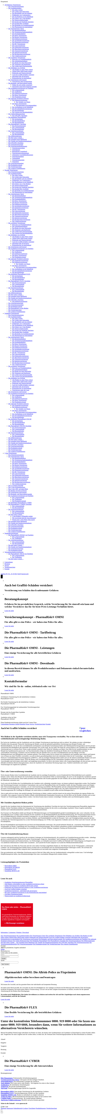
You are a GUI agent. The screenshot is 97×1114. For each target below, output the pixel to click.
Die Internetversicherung (19, 52)
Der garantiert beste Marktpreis (17, 139)
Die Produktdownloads (19, 97)
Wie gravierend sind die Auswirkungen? (24, 518)
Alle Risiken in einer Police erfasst (22, 69)
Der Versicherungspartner (16, 163)
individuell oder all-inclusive (20, 76)
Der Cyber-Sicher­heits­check (16, 487)
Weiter (3, 949)
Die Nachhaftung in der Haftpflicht (22, 17)
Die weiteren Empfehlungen (16, 168)
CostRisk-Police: (6, 1098)
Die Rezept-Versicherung (19, 37)
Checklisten (31, 1108)
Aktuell (17, 724)
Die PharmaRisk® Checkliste (17, 124)
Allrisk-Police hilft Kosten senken (22, 71)
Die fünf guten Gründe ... (15, 138)
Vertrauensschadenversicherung (14, 552)
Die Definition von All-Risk (16, 68)
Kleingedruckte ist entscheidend (21, 78)
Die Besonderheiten (18, 110)
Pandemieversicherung (11, 533)
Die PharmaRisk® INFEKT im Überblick (20, 535)
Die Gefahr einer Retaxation (20, 11)
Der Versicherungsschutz (15, 144)
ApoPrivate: (5, 1086)
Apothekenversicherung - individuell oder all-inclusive (21, 891)
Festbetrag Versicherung (12, 313)
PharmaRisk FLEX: (7, 1093)
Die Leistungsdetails (18, 90)
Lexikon (25, 1108)
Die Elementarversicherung (20, 42)
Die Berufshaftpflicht (18, 121)
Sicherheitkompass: (7, 1081)
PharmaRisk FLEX (10, 869)
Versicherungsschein (18, 160)
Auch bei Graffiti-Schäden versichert (23, 74)
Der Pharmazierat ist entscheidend (22, 27)
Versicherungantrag (18, 156)
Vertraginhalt (16, 158)
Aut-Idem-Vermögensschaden (13, 894)
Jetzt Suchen (5, 964)
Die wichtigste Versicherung (16, 57)
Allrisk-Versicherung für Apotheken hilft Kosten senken (21, 885)
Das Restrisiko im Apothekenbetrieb (23, 25)
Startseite (3, 1108)
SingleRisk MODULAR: (9, 1095)
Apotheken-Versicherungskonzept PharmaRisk (19, 882)
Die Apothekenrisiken (14, 8)
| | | (15, 932)
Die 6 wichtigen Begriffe (15, 485)
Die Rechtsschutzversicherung (21, 54)
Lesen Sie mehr (9, 611)
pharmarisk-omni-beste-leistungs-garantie (24, 86)
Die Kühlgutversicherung (19, 39)
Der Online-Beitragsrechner (16, 114)
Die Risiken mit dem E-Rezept (17, 491)
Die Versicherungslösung (15, 131)
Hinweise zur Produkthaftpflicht (21, 59)
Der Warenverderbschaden (20, 20)
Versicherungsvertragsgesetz (20, 153)
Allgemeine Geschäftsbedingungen (22, 155)
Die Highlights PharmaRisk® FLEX (19, 274)
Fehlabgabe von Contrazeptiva (21, 15)
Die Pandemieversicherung (20, 260)
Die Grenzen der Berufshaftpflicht (22, 112)
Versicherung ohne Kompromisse (22, 81)
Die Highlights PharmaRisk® (17, 117)
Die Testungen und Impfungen (21, 64)
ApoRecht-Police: (6, 1096)
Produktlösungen (41, 1108)
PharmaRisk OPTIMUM (12, 867)
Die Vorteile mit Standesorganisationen (20, 141)
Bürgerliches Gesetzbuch (19, 151)
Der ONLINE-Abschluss (19, 115)
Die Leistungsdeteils (18, 555)
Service (7, 565)
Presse (27, 724)
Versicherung (16, 150)
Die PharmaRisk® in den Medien (18, 308)
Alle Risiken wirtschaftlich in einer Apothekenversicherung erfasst (24, 884)
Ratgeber (22, 724)
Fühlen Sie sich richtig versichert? (22, 85)
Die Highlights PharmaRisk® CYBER (20, 502)
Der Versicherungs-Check (16, 28)
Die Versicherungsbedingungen (17, 146)
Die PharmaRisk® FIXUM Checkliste (19, 426)
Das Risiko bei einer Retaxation (21, 63)
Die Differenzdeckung (15, 136)
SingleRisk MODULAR (12, 871)
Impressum (10, 1108)
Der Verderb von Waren (23, 102)
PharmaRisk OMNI (10, 865)
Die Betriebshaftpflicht (19, 30)
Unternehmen (9, 562)
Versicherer (15, 161)
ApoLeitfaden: (5, 1083)
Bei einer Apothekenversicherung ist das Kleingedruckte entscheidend (26, 892)
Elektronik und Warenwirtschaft (21, 73)
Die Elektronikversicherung (20, 47)
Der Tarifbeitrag (17, 92)
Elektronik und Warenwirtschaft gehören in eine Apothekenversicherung (26, 887)
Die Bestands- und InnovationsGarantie (20, 83)
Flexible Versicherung (11, 170)
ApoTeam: (4, 1088)
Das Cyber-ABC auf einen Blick (18, 489)
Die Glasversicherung (18, 46)
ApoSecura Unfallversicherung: (11, 1100)
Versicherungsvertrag (18, 148)
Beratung (7, 564)
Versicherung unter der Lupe (20, 390)
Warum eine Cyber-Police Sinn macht (23, 519)
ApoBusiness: (5, 1085)
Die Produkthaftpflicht (18, 34)
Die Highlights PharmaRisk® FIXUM (19, 419)
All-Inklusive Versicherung (13, 5)
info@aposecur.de (23, 574)
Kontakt (7, 569)
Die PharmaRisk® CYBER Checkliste (20, 504)
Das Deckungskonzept (19, 126)
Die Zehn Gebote (17, 10)
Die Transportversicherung (20, 51)
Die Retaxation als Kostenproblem (26, 105)
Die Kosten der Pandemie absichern (23, 22)
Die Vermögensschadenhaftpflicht (22, 32)
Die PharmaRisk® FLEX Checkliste (19, 281)
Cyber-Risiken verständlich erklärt (22, 516)
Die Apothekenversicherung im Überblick (20, 88)
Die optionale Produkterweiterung (18, 98)
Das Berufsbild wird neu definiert (22, 13)
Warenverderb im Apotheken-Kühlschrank (17, 896)
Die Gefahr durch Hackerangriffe (22, 66)
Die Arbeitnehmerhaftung (19, 61)
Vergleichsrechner (10, 567)
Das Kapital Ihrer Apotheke (20, 23)
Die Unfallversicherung (19, 56)
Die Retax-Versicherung (19, 35)
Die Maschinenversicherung (20, 49)
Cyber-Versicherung (11, 453)
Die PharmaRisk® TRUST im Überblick (20, 554)
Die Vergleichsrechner (15, 167)
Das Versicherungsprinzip (16, 6)
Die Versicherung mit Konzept (17, 80)
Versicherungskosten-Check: (10, 1080)
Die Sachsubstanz (17, 119)
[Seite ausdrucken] (1, 1110)
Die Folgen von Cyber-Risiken (21, 18)
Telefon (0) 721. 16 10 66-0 (9, 574)
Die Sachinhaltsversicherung (20, 40)
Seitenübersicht (18, 1108)
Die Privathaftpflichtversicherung (22, 109)
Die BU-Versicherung (18, 44)
